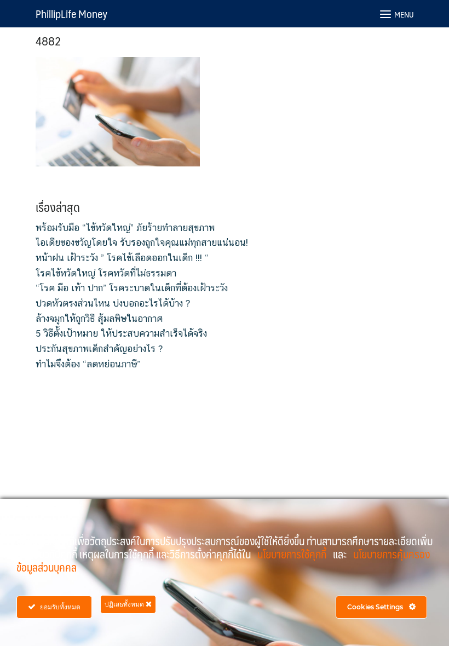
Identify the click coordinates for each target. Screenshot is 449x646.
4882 (48, 40)
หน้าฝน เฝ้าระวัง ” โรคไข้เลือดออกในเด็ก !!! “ (122, 257)
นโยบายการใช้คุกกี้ (293, 554)
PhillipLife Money (71, 13)
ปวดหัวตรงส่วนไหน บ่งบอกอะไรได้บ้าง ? (113, 303)
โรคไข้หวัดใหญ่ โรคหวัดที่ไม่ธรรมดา (106, 273)
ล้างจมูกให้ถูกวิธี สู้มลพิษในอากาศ (99, 318)
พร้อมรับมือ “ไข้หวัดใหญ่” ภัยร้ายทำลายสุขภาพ (125, 227)
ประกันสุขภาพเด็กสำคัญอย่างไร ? (99, 348)
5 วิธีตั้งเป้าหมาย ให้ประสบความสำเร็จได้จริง (121, 333)
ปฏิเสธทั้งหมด (125, 604)
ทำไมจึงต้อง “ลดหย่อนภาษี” (88, 364)
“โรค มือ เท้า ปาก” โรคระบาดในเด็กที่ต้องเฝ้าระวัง (132, 287)
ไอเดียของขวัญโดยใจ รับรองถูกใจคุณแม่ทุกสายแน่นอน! (142, 242)
